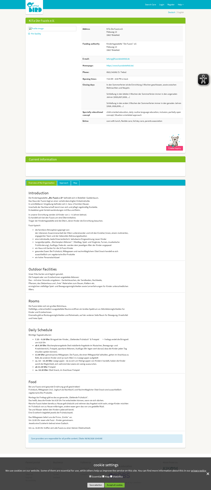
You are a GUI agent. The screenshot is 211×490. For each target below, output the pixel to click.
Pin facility (36, 33)
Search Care (150, 4)
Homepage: (88, 65)
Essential (97, 476)
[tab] (41, 183)
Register (171, 4)
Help (180, 4)
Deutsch (171, 12)
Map (107, 476)
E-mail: (86, 58)
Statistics (118, 476)
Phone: (86, 72)
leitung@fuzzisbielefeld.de (118, 58)
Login (161, 4)
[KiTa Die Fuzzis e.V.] (36, 28)
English (180, 12)
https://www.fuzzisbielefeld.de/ (120, 65)
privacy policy (198, 470)
